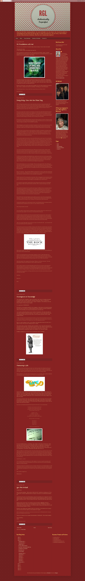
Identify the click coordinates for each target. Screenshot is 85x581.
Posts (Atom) (23, 529)
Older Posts (50, 527)
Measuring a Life (22, 366)
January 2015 (21, 562)
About (21, 38)
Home (17, 38)
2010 (19, 569)
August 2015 (21, 554)
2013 (19, 565)
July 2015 (20, 556)
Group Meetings (27, 38)
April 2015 (20, 560)
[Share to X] (22, 94)
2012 (19, 566)
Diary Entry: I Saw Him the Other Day (29, 100)
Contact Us (44, 38)
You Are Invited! (22, 487)
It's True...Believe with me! (25, 44)
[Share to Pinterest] (24, 94)
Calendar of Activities (36, 38)
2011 (19, 568)
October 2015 (21, 544)
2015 (19, 540)
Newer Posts (19, 527)
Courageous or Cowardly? (26, 297)
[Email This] (19, 94)
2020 (19, 537)
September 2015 (22, 553)
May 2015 (20, 559)
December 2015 (21, 541)
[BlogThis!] (21, 94)
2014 (19, 563)
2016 (19, 538)
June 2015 (20, 557)
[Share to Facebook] (23, 94)
